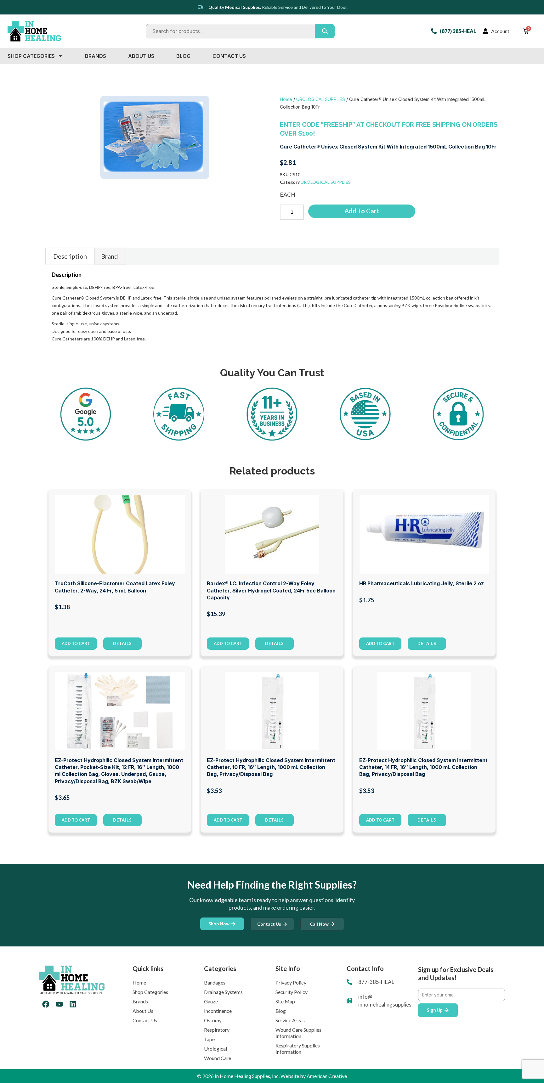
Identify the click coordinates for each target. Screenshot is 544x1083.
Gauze (211, 1001)
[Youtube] (59, 1004)
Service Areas (290, 1020)
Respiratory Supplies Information (297, 1048)
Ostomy (213, 1020)
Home (286, 99)
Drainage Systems (223, 992)
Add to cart (361, 211)
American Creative (327, 1076)
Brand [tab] (109, 256)
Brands (95, 56)
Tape (209, 1039)
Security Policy (291, 992)
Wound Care (217, 1058)
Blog (183, 56)
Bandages (214, 982)
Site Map (285, 1001)
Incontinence (218, 1011)
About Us (141, 56)
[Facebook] (45, 1004)
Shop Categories (31, 56)
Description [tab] (70, 256)
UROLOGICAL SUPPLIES (320, 99)
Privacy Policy (290, 982)
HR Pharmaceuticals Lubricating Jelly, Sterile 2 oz (421, 583)
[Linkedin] (72, 1004)
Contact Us (229, 56)
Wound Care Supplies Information (298, 1033)
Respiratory (217, 1030)
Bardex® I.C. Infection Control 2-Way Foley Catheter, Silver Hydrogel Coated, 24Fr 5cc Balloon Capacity (271, 590)
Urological (215, 1049)
